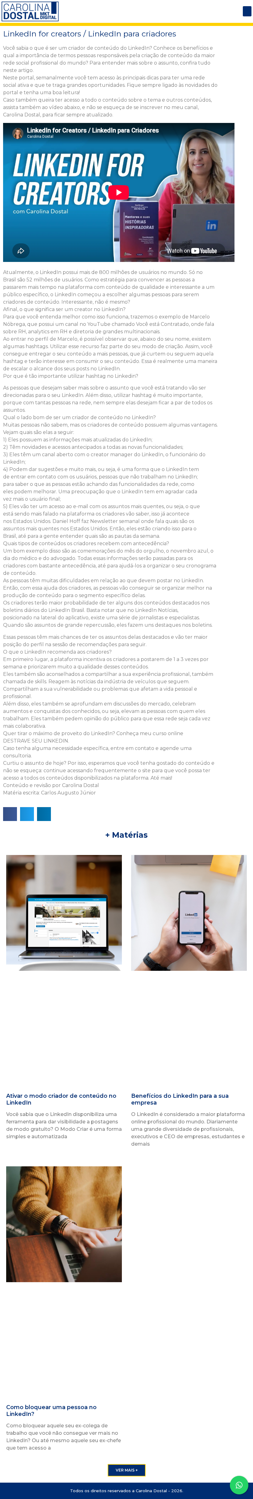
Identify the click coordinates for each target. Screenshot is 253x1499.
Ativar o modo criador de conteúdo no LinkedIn (61, 1099)
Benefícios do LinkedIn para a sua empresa (180, 1099)
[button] (247, 11)
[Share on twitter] (27, 814)
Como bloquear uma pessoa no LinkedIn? (51, 1410)
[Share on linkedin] (44, 814)
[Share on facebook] (10, 814)
